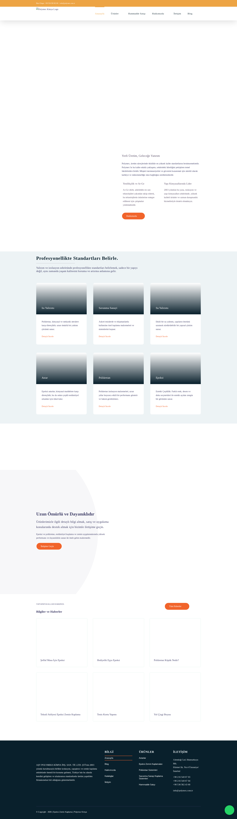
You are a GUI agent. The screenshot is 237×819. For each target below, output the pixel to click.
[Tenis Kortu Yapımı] (118, 676)
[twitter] (190, 812)
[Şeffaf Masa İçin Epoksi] (61, 622)
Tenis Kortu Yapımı (107, 714)
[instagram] (195, 812)
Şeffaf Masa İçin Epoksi (52, 660)
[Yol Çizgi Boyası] (175, 676)
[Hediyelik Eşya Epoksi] (118, 622)
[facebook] (185, 812)
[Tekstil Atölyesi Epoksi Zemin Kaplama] (61, 676)
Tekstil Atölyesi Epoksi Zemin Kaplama (60, 714)
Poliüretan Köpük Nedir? (166, 660)
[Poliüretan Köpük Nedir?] (175, 622)
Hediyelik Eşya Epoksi (108, 660)
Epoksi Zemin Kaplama (62, 812)
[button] (200, 13)
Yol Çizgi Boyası (162, 714)
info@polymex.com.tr (67, 3)
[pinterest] (200, 812)
